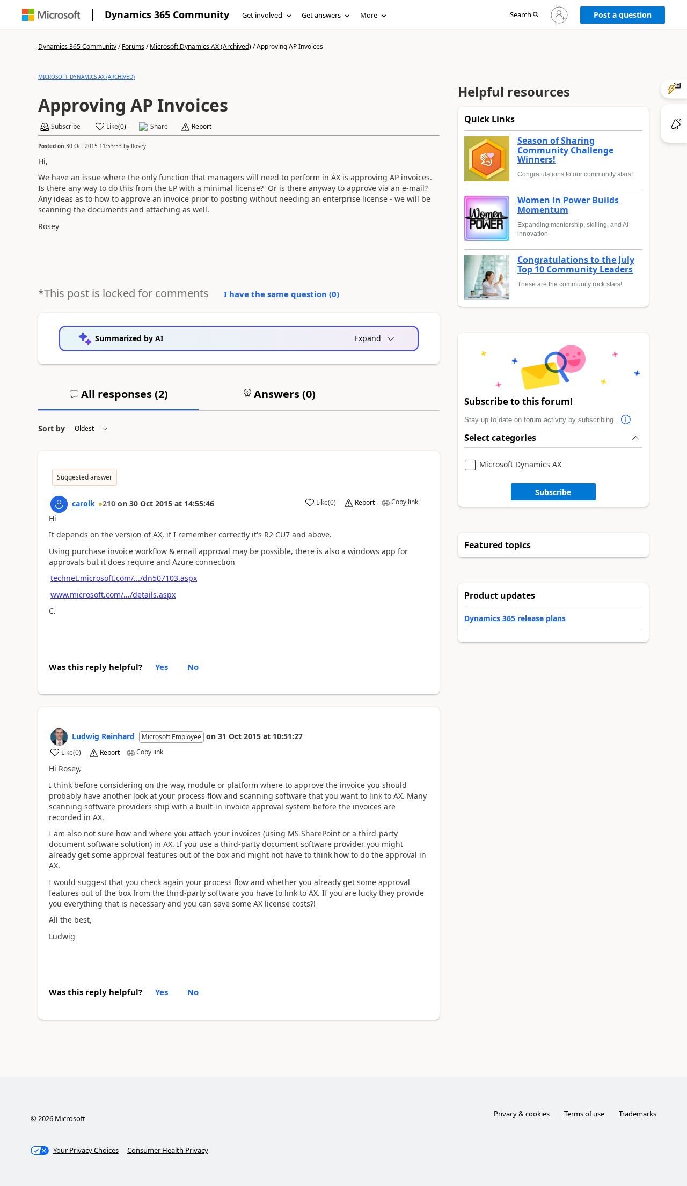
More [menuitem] (368, 15)
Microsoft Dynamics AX (520, 464)
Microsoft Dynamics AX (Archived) (200, 46)
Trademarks (637, 1113)
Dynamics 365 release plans (515, 618)
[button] (524, 15)
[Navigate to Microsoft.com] (51, 15)
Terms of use (584, 1113)
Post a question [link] (623, 15)
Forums (133, 46)
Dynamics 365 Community (167, 14)
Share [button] (159, 126)
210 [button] (109, 503)
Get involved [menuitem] (262, 15)
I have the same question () (281, 294)
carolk (83, 503)
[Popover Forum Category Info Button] (626, 420)
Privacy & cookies (522, 1113)
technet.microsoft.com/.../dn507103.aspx (123, 578)
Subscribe (553, 492)
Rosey (138, 146)
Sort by (51, 428)
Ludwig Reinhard (103, 736)
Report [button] (201, 126)
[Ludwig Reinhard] (59, 737)
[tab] (118, 398)
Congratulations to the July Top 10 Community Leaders (575, 264)
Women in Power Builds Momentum (568, 205)
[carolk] (59, 504)
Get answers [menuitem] (321, 15)
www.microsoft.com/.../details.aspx (113, 595)
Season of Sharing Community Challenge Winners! (565, 150)
